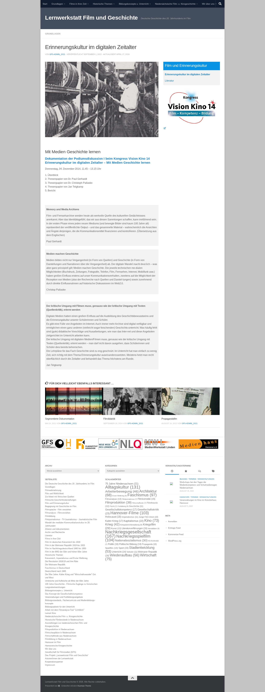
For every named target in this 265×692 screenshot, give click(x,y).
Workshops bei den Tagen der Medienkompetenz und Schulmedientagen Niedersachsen (198, 485)
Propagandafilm (169, 418)
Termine (192, 479)
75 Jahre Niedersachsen (121, 483)
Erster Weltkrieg (119, 496)
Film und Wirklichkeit (54, 493)
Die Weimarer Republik (55, 564)
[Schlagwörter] (213, 471)
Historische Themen (102, 4)
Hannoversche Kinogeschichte (58, 645)
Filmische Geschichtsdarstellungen (60, 500)
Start (45, 4)
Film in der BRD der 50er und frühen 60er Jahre (66, 552)
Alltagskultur (122, 487)
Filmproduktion (118, 502)
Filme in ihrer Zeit (77, 4)
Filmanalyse (113, 499)
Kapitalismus (134, 520)
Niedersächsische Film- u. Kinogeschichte (175, 4)
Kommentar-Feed (175, 534)
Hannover (184, 497)
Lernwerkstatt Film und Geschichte (91, 18)
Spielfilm (111, 548)
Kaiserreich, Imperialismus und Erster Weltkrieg (66, 558)
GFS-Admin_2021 (57, 54)
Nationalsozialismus (131, 540)
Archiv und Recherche (55, 532)
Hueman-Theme (84, 686)
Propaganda (149, 544)
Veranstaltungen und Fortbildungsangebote (64, 597)
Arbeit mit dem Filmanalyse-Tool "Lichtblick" (64, 610)
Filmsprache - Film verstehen (58, 509)
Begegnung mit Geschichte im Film (60, 506)
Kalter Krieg (114, 521)
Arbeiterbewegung (122, 491)
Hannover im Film (53, 642)
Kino (151, 520)
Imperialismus (130, 517)
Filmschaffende (139, 503)
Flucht (113, 506)
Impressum (50, 665)
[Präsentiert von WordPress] (59, 686)
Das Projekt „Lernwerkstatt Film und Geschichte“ (66, 655)
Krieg (112, 524)
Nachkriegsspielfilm (127, 538)
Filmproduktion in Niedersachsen (59, 629)
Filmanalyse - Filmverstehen (57, 513)
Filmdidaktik (109, 418)
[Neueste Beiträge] (172, 471)
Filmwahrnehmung (53, 490)
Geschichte (136, 506)
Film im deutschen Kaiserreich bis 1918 (62, 542)
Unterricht (119, 552)
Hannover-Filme (129, 513)
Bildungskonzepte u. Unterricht (134, 4)
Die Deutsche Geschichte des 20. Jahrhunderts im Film (69, 484)
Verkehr (132, 552)
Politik (113, 544)
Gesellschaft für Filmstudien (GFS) (60, 652)
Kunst (116, 528)
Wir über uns (208, 4)
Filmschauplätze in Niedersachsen (60, 632)
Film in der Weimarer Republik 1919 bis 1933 (65, 545)
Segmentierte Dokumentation (59, 418)
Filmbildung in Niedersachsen (58, 639)
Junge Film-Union (148, 517)
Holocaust (113, 516)
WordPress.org (174, 541)
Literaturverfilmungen (134, 528)
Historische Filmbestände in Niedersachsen (64, 620)
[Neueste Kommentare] (199, 471)
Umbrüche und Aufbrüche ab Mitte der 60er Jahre (67, 581)
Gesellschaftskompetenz (121, 509)
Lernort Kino (50, 613)
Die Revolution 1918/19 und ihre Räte (61, 561)
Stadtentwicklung (129, 549)
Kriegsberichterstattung (131, 525)
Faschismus (142, 495)
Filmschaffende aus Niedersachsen (60, 636)
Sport (124, 548)
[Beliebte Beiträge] (186, 471)
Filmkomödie (146, 499)
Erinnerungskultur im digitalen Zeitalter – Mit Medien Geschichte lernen (97, 162)
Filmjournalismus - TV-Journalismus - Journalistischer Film (71, 519)
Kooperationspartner (54, 662)
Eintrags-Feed (174, 528)
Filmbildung (50, 516)
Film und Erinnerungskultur (57, 503)
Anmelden (172, 521)
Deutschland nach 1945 (55, 571)
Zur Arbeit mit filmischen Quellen (59, 497)
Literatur (169, 80)
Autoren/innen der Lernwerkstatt (59, 658)
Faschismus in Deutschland (57, 568)
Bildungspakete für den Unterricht (60, 607)
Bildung (183, 479)
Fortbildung (123, 506)
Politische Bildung (130, 544)
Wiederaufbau (124, 555)
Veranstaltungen (206, 479)
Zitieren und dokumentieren (57, 529)
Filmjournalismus (129, 499)
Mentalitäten (153, 528)
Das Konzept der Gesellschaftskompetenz (64, 594)
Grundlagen (57, 4)
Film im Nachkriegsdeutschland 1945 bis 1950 (65, 548)
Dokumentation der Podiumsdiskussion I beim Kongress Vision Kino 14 (97, 158)
